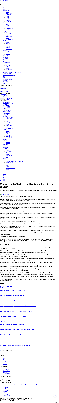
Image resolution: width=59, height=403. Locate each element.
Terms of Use (6, 369)
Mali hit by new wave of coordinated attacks (12, 295)
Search (4, 362)
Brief (4, 76)
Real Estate (9, 29)
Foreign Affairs (9, 103)
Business (5, 23)
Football (8, 43)
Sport (4, 40)
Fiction (7, 66)
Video (4, 361)
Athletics (8, 46)
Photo (4, 77)
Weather (8, 19)
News (4, 96)
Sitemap (5, 372)
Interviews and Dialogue (9, 75)
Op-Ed (7, 51)
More (4, 158)
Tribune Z (5, 56)
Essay (7, 71)
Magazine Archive (7, 79)
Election (8, 102)
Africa (7, 35)
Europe (7, 38)
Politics (8, 17)
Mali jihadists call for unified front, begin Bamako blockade (16, 311)
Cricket (7, 42)
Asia (7, 32)
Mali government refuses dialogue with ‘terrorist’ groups (15, 300)
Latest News (3, 322)
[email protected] (4, 385)
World (4, 31)
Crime (7, 12)
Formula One (9, 47)
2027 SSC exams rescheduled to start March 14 (13, 324)
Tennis (7, 45)
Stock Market (9, 28)
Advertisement (6, 373)
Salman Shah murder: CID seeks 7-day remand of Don (14, 340)
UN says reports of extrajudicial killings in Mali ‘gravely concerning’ (18, 306)
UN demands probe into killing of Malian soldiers (13, 290)
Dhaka (7, 16)
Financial (5, 60)
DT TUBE (5, 82)
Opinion (5, 50)
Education (8, 14)
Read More (3, 288)
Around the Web (7, 73)
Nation (7, 105)
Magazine (5, 57)
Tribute (7, 68)
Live (4, 83)
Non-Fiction (9, 69)
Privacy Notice (6, 371)
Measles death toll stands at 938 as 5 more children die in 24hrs (17, 329)
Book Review (9, 65)
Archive (5, 80)
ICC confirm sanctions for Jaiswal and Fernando (13, 334)
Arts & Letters (6, 62)
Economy (8, 24)
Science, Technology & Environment (12, 72)
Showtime (5, 58)
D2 (3, 61)
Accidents (8, 21)
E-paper (5, 8)
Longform (8, 54)
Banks (7, 25)
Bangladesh (6, 10)
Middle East (9, 36)
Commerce (8, 27)
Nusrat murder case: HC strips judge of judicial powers (15, 345)
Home (4, 9)
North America (9, 39)
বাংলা (1, 96)
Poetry (7, 64)
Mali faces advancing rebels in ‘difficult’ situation (13, 316)
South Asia (8, 34)
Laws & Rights (9, 13)
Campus (8, 20)
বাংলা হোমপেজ (55, 351)
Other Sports (9, 49)
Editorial (8, 53)
